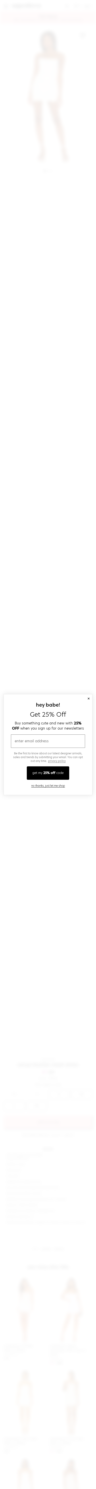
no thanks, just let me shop (48, 786)
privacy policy (57, 761)
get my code (48, 773)
